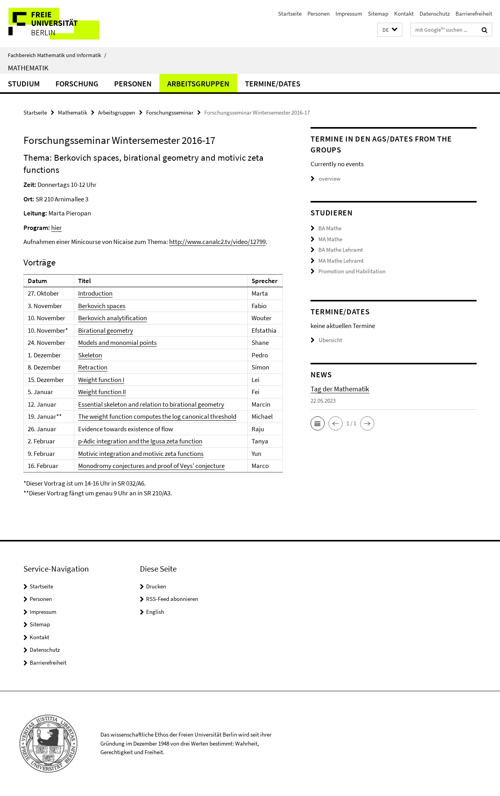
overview (330, 178)
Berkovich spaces (101, 305)
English (155, 611)
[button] (389, 30)
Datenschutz (435, 13)
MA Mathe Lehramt (341, 260)
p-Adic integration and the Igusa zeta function (140, 441)
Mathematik (28, 67)
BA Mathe (329, 228)
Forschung (76, 83)
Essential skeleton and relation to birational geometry (151, 404)
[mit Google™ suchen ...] (484, 29)
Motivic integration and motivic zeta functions (141, 453)
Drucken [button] (156, 586)
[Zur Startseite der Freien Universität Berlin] (65, 23)
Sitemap (378, 13)
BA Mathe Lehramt (340, 249)
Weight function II (102, 391)
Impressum (349, 13)
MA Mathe (330, 239)
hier (56, 227)
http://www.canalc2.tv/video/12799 (217, 241)
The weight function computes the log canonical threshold (157, 416)
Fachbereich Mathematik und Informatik (57, 55)
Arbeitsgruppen (198, 83)
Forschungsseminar (169, 112)
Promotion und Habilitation (352, 271)
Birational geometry (105, 330)
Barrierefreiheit (473, 13)
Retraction (92, 367)
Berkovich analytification (112, 318)
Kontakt (404, 13)
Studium (24, 83)
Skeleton (90, 355)
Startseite (290, 13)
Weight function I (101, 379)
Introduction (95, 293)
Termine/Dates (272, 83)
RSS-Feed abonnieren (172, 598)
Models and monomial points (117, 342)
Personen (318, 13)
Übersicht (330, 340)
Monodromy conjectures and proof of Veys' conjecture (151, 465)
